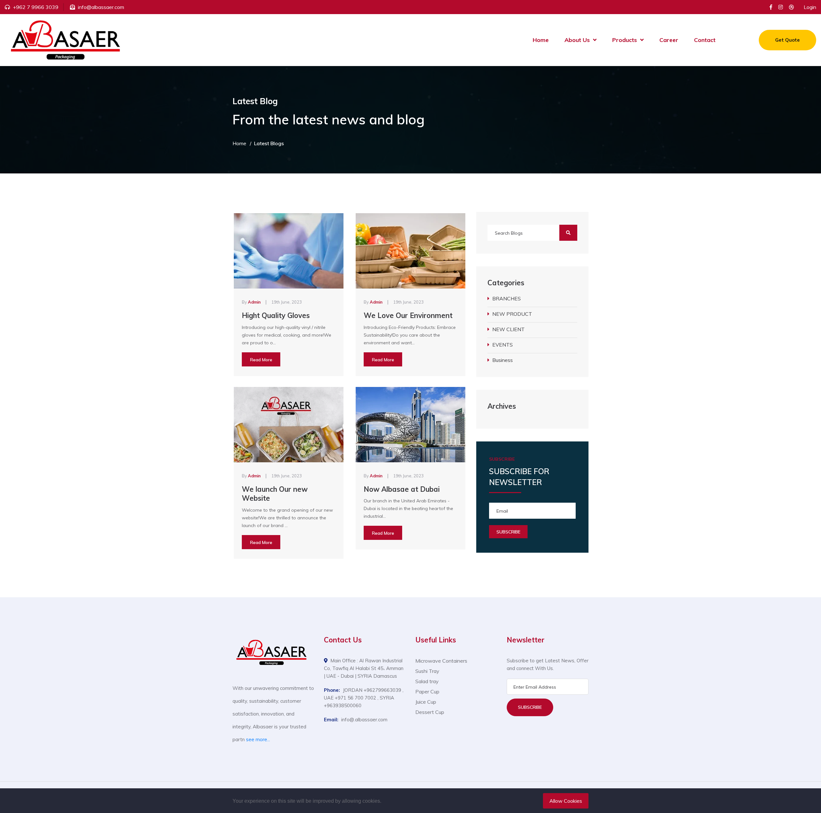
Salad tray (427, 681)
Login (810, 7)
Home (541, 40)
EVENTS (502, 344)
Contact (704, 40)
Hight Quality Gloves (276, 315)
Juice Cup (425, 702)
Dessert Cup (429, 712)
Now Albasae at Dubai (402, 489)
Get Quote (787, 40)
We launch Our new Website (275, 494)
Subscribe (530, 707)
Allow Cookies (565, 801)
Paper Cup (427, 691)
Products (624, 40)
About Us (577, 40)
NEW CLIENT (508, 329)
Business (502, 360)
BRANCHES (506, 298)
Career (668, 40)
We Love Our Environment (408, 315)
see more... (258, 739)
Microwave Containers (441, 661)
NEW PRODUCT (512, 314)
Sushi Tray (427, 671)
